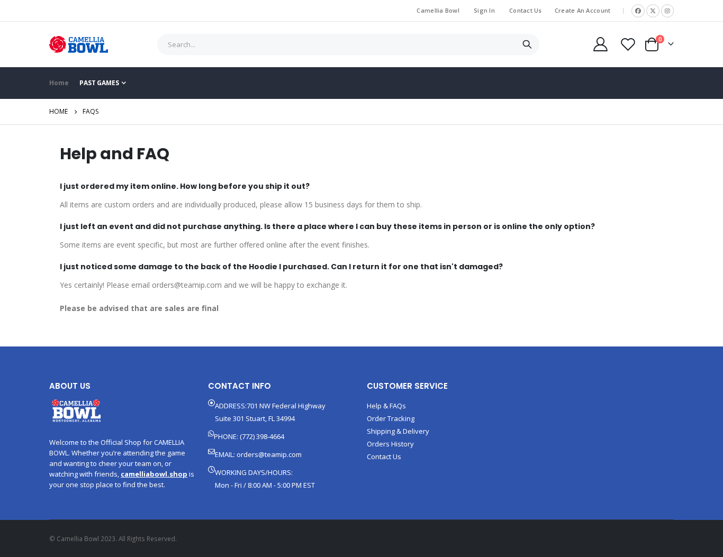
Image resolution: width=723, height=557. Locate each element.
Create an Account (583, 10)
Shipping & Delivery (398, 431)
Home (58, 111)
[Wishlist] (628, 44)
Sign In (484, 10)
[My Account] (600, 44)
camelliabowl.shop (154, 474)
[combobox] (348, 44)
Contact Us (525, 10)
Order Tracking (390, 418)
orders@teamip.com (269, 454)
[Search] (527, 44)
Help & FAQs (386, 405)
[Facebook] (638, 10)
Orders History (390, 444)
